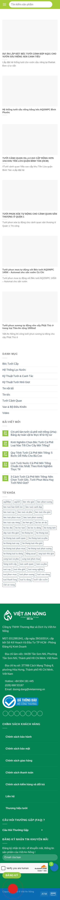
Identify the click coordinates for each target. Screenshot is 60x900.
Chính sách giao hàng (19, 760)
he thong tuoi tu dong (13, 553)
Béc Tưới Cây (10, 363)
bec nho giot (28, 502)
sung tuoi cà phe (11, 559)
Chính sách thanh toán (19, 772)
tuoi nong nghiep (35, 569)
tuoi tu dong (25, 579)
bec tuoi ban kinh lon (13, 507)
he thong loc (27, 533)
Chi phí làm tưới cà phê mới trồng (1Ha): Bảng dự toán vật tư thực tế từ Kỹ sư (34, 433)
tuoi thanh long (10, 579)
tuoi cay (7, 569)
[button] (4, 4)
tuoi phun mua (9, 574)
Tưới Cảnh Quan (12, 400)
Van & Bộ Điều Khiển (14, 407)
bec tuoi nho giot (42, 512)
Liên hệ (10, 796)
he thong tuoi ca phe (38, 538)
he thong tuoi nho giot (32, 543)
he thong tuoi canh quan (14, 538)
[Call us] (28, 713)
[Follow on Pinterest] (34, 713)
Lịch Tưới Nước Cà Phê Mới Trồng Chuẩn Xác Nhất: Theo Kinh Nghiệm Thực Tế (31, 466)
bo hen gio (27, 522)
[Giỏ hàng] (55, 4)
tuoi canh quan (26, 564)
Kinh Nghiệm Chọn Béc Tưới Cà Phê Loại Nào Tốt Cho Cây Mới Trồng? (32, 444)
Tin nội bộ (8, 388)
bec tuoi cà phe (25, 512)
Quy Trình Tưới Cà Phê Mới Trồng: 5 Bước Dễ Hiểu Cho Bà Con (31, 454)
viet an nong (9, 585)
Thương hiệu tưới (16, 808)
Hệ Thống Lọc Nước (14, 370)
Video (5, 413)
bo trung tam (50, 528)
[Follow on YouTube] (40, 713)
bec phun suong (44, 502)
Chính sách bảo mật (18, 748)
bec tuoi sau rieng (11, 522)
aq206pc (7, 502)
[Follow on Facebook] (5, 713)
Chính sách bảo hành (19, 736)
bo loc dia (7, 528)
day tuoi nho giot (11, 533)
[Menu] (5, 4)
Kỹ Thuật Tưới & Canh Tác (17, 376)
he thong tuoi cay (11, 543)
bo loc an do (41, 522)
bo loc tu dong (34, 528)
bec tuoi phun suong (33, 517)
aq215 (17, 502)
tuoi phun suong (27, 574)
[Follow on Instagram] (11, 713)
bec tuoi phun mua (11, 517)
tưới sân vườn (41, 579)
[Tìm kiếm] (48, 4)
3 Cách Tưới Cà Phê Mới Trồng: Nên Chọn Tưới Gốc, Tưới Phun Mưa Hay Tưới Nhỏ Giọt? (32, 479)
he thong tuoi (42, 533)
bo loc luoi (20, 528)
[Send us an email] (22, 713)
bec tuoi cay (9, 512)
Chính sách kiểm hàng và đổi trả (25, 784)
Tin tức (6, 394)
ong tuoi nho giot (46, 553)
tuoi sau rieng (43, 574)
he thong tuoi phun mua (14, 548)
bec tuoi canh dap (34, 507)
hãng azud (31, 553)
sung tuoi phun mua (31, 559)
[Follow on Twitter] (17, 713)
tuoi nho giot (19, 569)
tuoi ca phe (41, 564)
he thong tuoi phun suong (40, 548)
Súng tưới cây (10, 564)
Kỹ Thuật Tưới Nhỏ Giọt (16, 382)
